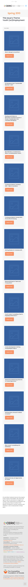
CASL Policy (16, 578)
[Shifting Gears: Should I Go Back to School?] (14, 401)
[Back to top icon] (25, 583)
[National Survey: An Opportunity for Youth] (14, 467)
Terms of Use (13, 577)
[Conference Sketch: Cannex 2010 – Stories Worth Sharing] (14, 206)
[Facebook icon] (12, 1)
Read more (9, 56)
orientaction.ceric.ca (18, 545)
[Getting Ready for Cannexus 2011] (14, 239)
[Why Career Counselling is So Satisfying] (14, 434)
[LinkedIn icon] (16, 1)
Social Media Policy (8, 578)
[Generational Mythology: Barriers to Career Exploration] (14, 368)
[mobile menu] (26, 6)
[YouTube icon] (14, 1)
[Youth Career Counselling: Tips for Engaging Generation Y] (14, 303)
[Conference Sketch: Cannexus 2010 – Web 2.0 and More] (14, 173)
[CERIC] (14, 6)
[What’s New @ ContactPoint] (14, 41)
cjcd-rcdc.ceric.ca (7, 550)
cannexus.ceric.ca (7, 540)
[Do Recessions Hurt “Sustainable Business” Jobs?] (14, 72)
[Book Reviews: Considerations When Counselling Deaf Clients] (14, 140)
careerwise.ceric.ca (8, 545)
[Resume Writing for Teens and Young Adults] (14, 270)
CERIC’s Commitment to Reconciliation (12, 562)
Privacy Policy (20, 577)
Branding (21, 578)
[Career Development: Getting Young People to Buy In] (14, 336)
